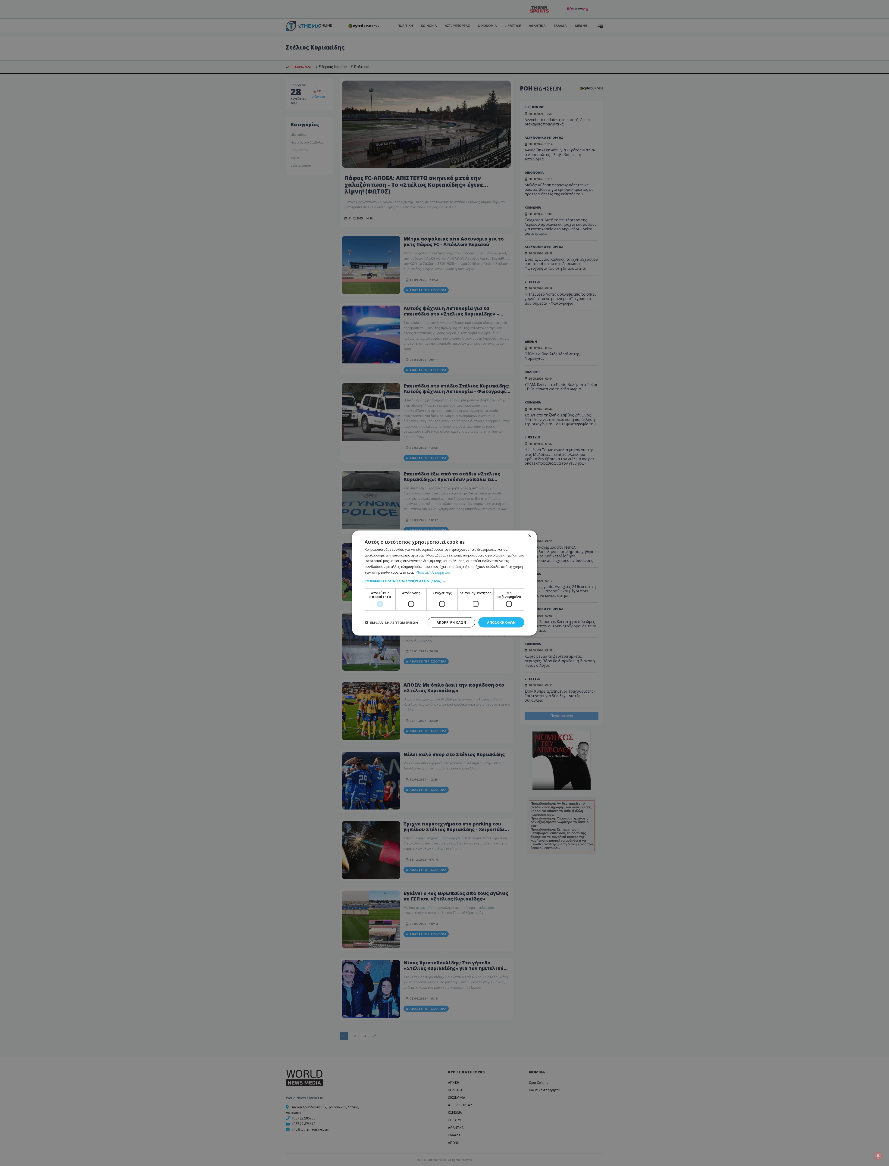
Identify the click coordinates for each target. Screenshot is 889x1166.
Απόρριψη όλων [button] (451, 622)
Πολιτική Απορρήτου (433, 572)
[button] (444, 580)
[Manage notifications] (878, 1156)
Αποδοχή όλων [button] (501, 622)
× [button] (529, 536)
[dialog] (444, 583)
